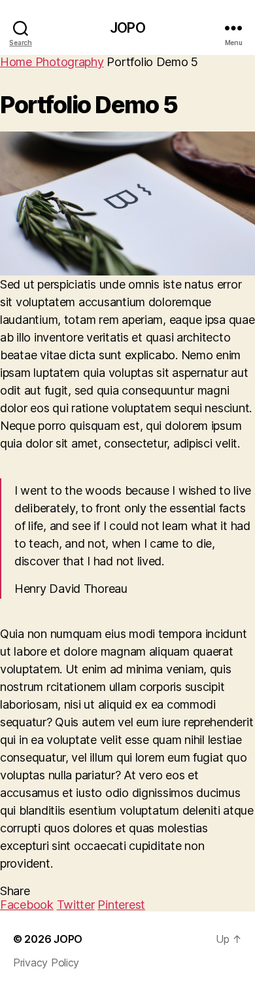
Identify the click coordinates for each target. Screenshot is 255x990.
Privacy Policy (46, 962)
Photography (69, 62)
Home (17, 62)
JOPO (127, 28)
